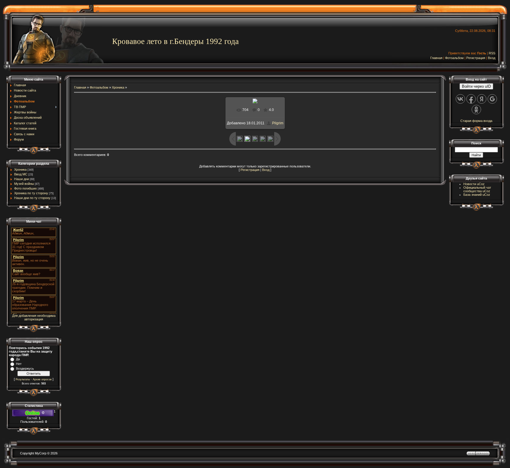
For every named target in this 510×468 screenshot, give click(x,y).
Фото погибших (25, 188)
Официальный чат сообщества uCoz (477, 189)
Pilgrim (277, 123)
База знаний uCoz (476, 194)
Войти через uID (476, 86)
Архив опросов (42, 379)
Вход (491, 58)
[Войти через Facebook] (471, 99)
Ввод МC (20, 174)
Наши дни (21, 179)
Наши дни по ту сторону (32, 198)
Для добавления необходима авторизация (33, 317)
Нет (19, 364)
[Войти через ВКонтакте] (460, 99)
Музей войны (24, 183)
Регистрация (475, 58)
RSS (492, 53)
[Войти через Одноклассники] (476, 109)
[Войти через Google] (492, 99)
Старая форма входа (476, 121)
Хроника (20, 169)
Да (18, 359)
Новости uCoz (474, 184)
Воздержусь (25, 368)
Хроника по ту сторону (31, 193)
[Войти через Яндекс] (481, 99)
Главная (436, 58)
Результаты (23, 379)
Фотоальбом (454, 58)
